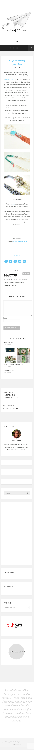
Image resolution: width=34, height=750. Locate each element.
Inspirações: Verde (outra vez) (13, 364)
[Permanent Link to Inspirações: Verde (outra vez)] (17, 362)
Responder (26, 273)
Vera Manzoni (9, 79)
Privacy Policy (17, 744)
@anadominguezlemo (20, 241)
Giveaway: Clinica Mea (10, 371)
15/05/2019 (7, 344)
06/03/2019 (7, 372)
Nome (5, 318)
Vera (13, 204)
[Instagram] (17, 48)
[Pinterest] (13, 48)
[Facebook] (10, 48)
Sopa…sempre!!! (9, 343)
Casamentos (17, 255)
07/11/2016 (7, 366)
